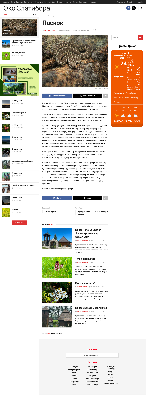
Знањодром (17, 101)
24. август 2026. (95, 240)
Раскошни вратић (19, 113)
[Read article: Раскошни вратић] (57, 292)
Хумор (13, 2)
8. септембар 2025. (65, 30)
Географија (74, 382)
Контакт (75, 2)
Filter (33, 14)
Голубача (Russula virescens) (23, 185)
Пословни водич (92, 382)
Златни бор (16, 209)
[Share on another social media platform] (105, 96)
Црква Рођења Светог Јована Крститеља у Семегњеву (88, 233)
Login (141, 2)
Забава (74, 384)
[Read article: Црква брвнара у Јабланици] (57, 316)
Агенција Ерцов (74, 370)
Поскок (6, 30)
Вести (74, 376)
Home (44, 16)
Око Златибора (26, 8)
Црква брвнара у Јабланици (23, 161)
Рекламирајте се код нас (87, 2)
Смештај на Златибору (64, 2)
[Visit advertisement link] (19, 80)
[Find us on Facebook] (128, 8)
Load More (19, 222)
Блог (74, 373)
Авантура (6, 2)
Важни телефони (50, 2)
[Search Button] (142, 8)
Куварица (19, 2)
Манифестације (92, 379)
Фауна (86, 30)
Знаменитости (28, 2)
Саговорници (92, 384)
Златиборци (92, 367)
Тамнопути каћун (18, 53)
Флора (110, 377)
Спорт (110, 371)
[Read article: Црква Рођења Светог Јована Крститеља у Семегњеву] (57, 238)
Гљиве (74, 379)
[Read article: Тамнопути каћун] (57, 267)
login (49, 333)
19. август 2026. (95, 287)
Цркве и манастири (110, 383)
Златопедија (39, 2)
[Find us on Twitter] (134, 8)
